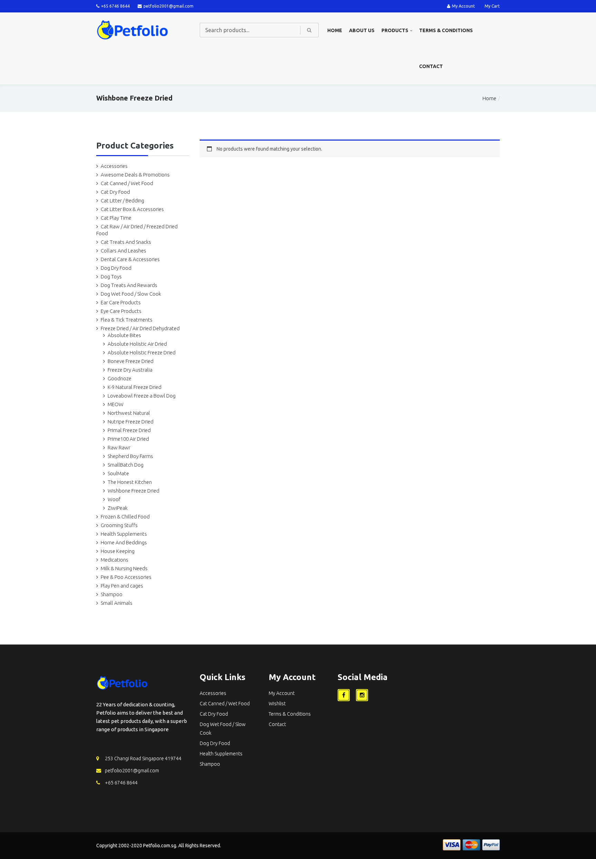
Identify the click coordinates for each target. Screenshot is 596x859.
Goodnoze (119, 378)
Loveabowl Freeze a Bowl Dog (142, 396)
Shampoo (111, 594)
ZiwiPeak (118, 508)
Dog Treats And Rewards (129, 285)
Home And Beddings (124, 542)
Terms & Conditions (446, 30)
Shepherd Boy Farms (130, 456)
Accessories (114, 166)
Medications (114, 560)
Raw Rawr (119, 447)
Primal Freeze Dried (129, 430)
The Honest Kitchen (130, 482)
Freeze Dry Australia (130, 370)
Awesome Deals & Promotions (135, 175)
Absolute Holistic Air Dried (137, 344)
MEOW (115, 404)
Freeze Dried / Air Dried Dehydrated (140, 328)
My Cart (492, 6)
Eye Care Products (121, 311)
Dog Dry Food (116, 268)
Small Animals (116, 603)
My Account (463, 6)
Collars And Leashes (123, 251)
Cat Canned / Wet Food (127, 183)
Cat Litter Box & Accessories (132, 209)
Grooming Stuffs (119, 525)
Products (394, 30)
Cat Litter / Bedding (122, 200)
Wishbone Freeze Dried (133, 491)
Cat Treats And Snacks (126, 242)
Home (334, 30)
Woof (114, 499)
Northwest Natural (129, 413)
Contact (431, 66)
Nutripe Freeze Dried (130, 421)
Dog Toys (111, 276)
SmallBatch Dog (125, 465)
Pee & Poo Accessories (126, 577)
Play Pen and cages (122, 586)
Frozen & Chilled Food (125, 516)
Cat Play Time (116, 218)
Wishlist (277, 703)
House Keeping (118, 551)
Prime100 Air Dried (128, 439)
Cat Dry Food (115, 192)
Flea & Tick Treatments (126, 320)
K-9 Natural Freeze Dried (134, 387)
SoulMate (118, 473)
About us (362, 30)
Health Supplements (124, 534)
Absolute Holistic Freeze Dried (142, 352)
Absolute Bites (124, 335)
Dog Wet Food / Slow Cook (131, 294)
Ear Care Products (121, 302)
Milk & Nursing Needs (124, 568)
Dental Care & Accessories (130, 259)
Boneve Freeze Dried (130, 361)
